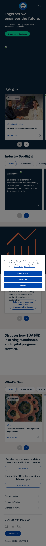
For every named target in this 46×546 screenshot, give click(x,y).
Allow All (23, 285)
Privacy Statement (29, 267)
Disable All (23, 279)
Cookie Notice (18, 267)
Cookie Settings (23, 273)
